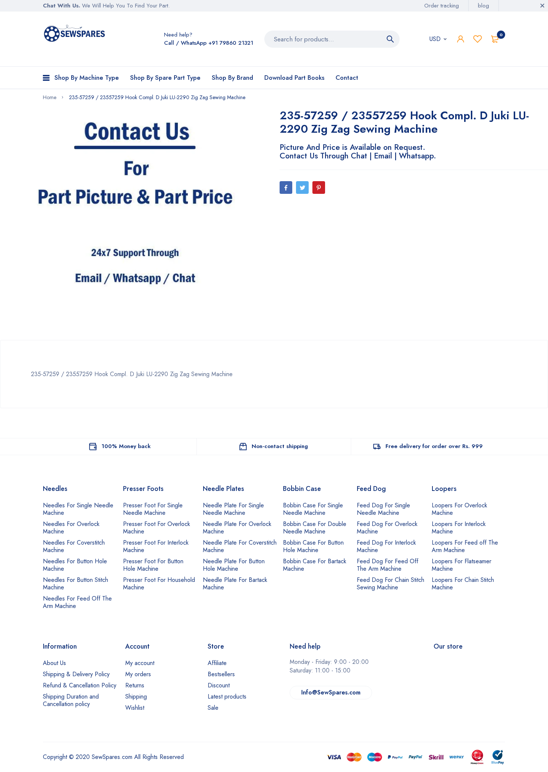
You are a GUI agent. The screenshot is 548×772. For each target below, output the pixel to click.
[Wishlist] (477, 39)
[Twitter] (302, 187)
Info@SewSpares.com (330, 692)
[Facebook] (286, 187)
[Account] (461, 38)
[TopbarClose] (542, 5)
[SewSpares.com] (75, 34)
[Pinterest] (318, 187)
